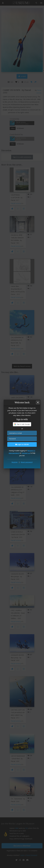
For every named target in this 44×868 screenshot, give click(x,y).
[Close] (37, 402)
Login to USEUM (23, 444)
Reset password (26, 462)
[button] (22, 424)
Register (15, 462)
